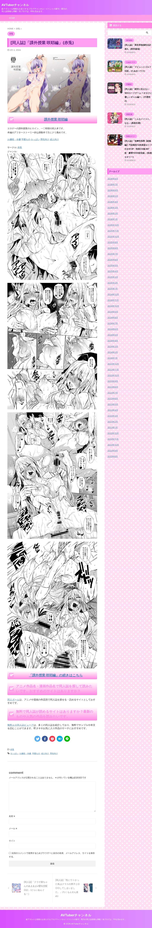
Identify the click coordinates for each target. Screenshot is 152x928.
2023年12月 (113, 364)
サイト (12, 840)
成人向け (45, 753)
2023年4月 (112, 410)
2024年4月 (112, 340)
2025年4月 (112, 271)
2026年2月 (112, 213)
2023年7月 (112, 392)
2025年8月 (112, 248)
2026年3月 (112, 207)
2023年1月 (112, 427)
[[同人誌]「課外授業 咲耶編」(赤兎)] (60, 739)
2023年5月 (112, 404)
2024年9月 (112, 311)
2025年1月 (112, 288)
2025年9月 (112, 242)
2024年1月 (112, 358)
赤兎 (20, 147)
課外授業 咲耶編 (56, 119)
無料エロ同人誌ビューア (20, 724)
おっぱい (14, 753)
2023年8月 (112, 387)
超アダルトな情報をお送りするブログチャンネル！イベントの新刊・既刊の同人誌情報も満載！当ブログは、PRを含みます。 (76, 919)
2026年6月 (112, 190)
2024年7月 (112, 323)
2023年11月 (113, 369)
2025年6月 (112, 259)
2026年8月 (112, 178)
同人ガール (13, 699)
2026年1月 (112, 219)
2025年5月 (112, 265)
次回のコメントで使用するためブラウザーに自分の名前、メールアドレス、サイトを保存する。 (52, 855)
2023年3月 (112, 416)
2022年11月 (113, 439)
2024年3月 (112, 346)
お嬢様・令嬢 (25, 753)
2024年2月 (112, 352)
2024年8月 (112, 317)
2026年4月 (112, 202)
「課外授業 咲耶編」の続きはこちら (56, 675)
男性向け (54, 753)
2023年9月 (112, 381)
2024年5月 (112, 335)
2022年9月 (112, 450)
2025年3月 (112, 277)
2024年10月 (113, 306)
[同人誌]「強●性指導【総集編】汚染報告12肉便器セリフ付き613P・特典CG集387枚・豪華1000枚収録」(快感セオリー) (138, 149)
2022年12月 (113, 433)
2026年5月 (112, 196)
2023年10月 (113, 375)
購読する (117, 25)
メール (13, 828)
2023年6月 (112, 398)
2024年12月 (113, 294)
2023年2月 (112, 421)
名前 (12, 816)
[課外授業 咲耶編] (52, 278)
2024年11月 (113, 300)
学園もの (36, 753)
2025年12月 (113, 225)
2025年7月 (112, 254)
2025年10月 (113, 236)
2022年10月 (113, 445)
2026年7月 (112, 184)
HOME (12, 18)
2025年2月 (112, 283)
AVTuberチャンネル (15, 5)
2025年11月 (113, 230)
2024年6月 (112, 329)
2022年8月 (112, 456)
